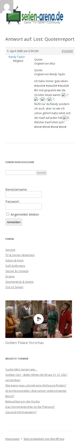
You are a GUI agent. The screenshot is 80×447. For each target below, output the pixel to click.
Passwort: (12, 201)
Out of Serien (14, 287)
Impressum (12, 439)
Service (10, 250)
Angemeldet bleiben (25, 214)
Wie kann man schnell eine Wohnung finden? (35, 385)
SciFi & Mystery (15, 266)
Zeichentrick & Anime (19, 282)
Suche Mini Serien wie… (21, 369)
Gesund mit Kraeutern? (21, 412)
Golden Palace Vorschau (24, 342)
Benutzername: (16, 189)
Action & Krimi (14, 260)
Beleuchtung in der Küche (22, 401)
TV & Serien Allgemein (20, 255)
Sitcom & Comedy (17, 271)
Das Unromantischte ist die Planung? (30, 407)
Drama (9, 276)
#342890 (67, 51)
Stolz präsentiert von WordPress (44, 439)
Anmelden (14, 222)
